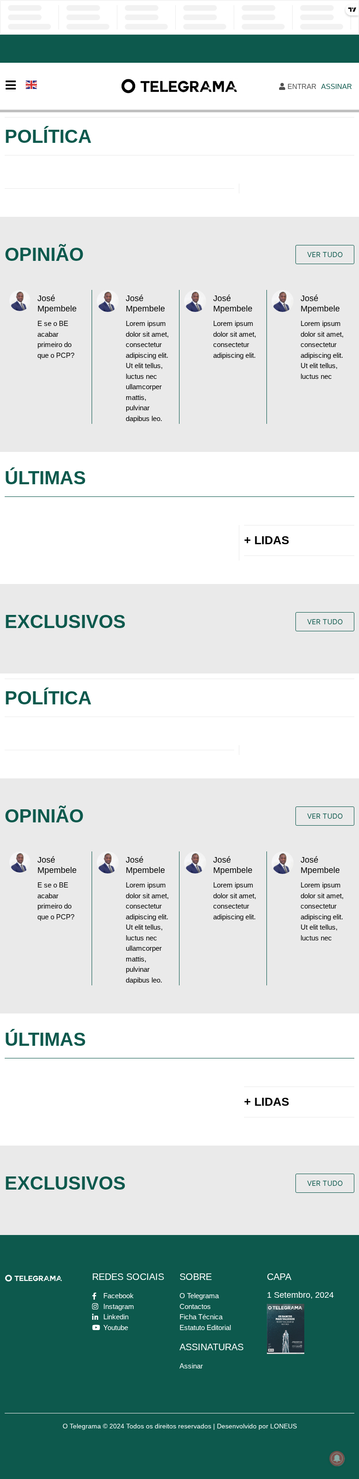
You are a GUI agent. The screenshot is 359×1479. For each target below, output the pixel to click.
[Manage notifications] (337, 1458)
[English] (32, 84)
